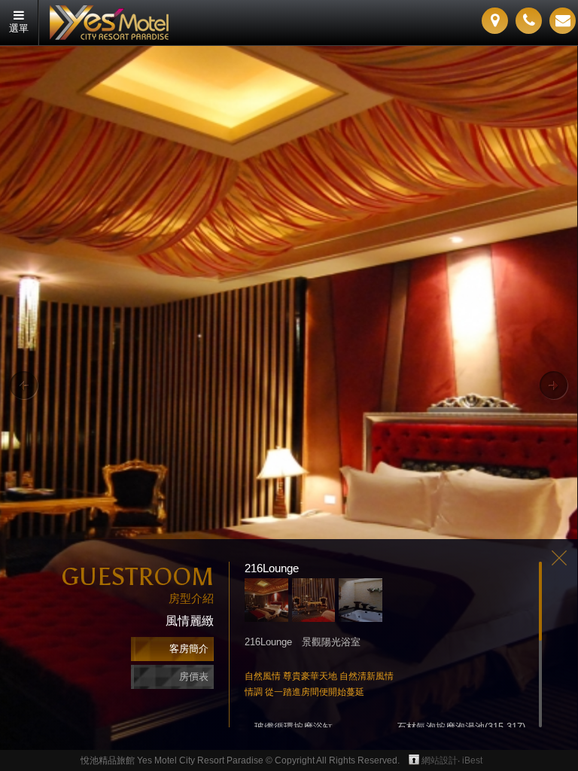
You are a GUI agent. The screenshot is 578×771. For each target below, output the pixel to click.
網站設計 (439, 760)
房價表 (193, 676)
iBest (472, 760)
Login (413, 759)
